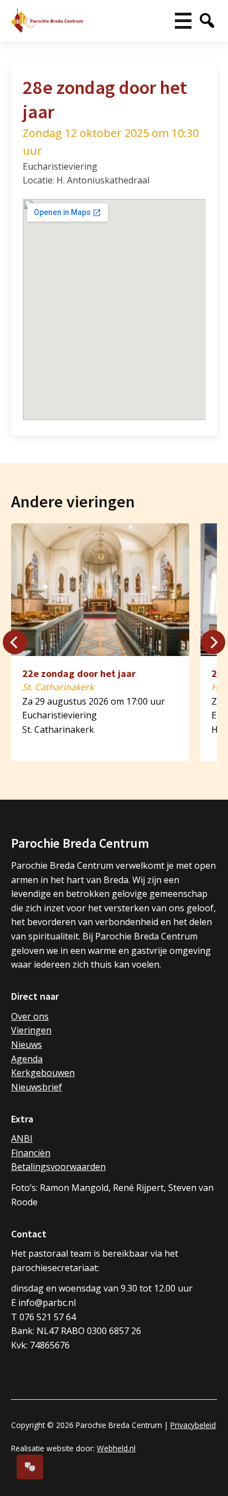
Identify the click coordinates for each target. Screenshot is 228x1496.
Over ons (30, 1016)
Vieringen (31, 1030)
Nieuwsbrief (36, 1087)
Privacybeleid (193, 1425)
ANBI (22, 1138)
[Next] (213, 642)
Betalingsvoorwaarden (58, 1167)
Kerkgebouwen (43, 1073)
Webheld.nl (116, 1448)
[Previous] (15, 642)
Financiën (30, 1153)
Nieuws (26, 1044)
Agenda (27, 1059)
